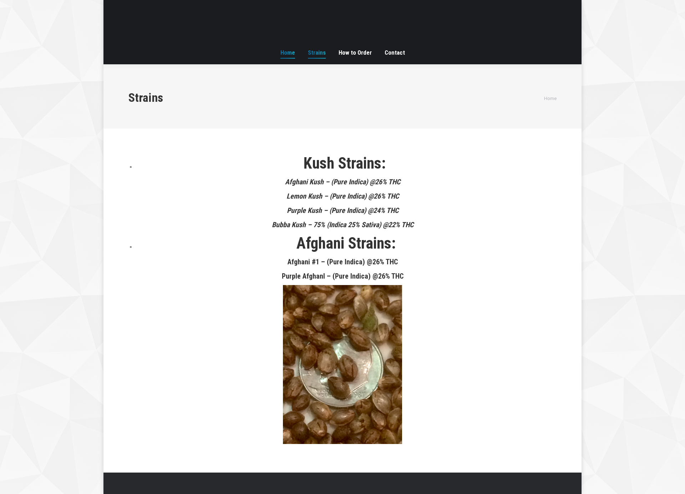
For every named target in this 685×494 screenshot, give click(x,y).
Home (550, 98)
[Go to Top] (673, 482)
